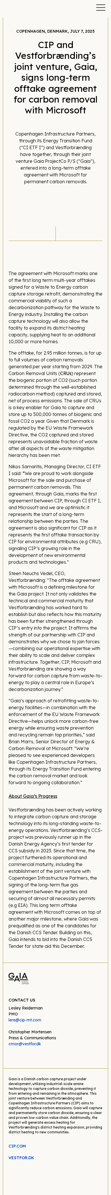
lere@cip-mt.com (25, 1020)
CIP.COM (17, 1146)
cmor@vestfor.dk (25, 1043)
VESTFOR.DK (21, 1157)
